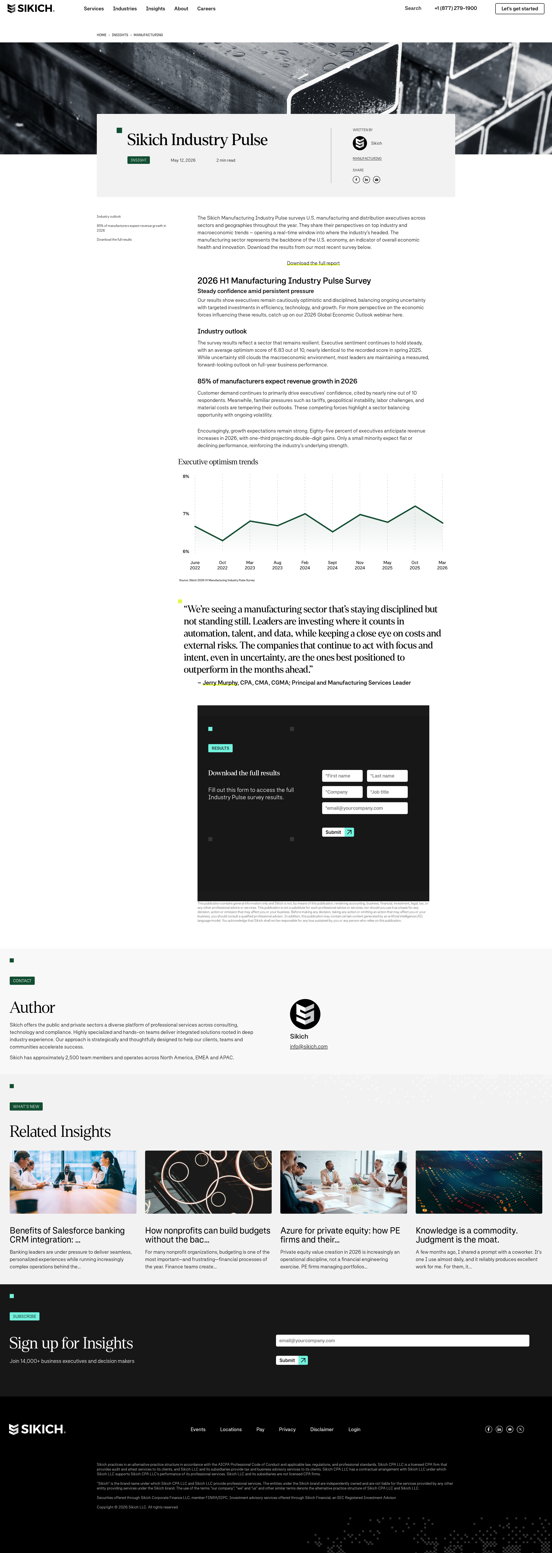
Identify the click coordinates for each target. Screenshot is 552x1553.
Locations (231, 1429)
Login (354, 1429)
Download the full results (114, 239)
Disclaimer (322, 1429)
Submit (333, 832)
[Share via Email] (376, 179)
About (181, 8)
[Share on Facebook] (356, 179)
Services (94, 8)
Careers (206, 8)
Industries (125, 8)
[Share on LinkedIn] (366, 179)
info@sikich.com (309, 1046)
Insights (155, 8)
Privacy (287, 1429)
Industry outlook (109, 216)
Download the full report (313, 263)
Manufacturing (148, 35)
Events (198, 1429)
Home (102, 35)
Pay (260, 1429)
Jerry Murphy (220, 682)
